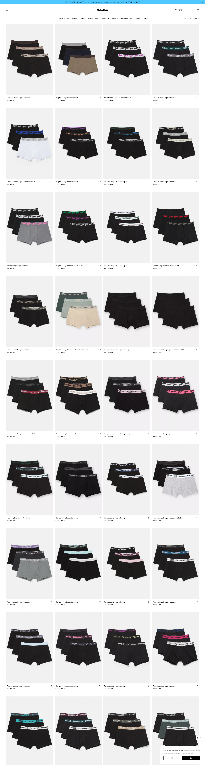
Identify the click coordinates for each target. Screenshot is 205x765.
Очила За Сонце (141, 18)
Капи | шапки (93, 18)
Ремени (82, 18)
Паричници (105, 18)
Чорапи (115, 18)
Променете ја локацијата (192, 750)
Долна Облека (126, 18)
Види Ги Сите (64, 18)
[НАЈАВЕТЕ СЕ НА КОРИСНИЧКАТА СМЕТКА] (193, 9)
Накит (74, 18)
